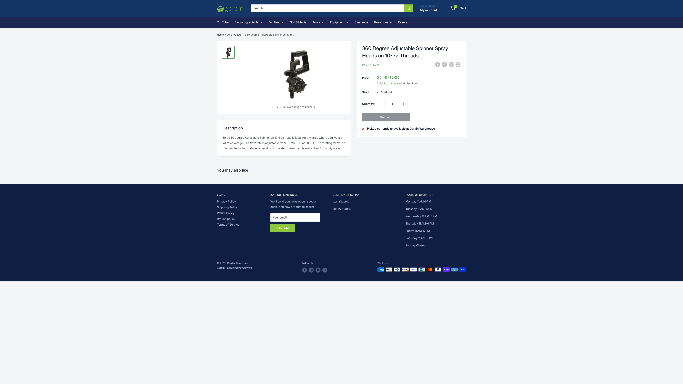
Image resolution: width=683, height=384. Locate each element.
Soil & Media (298, 22)
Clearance (361, 22)
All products (234, 34)
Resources (381, 22)
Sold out (386, 117)
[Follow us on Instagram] (311, 269)
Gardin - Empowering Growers (234, 267)
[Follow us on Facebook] (304, 269)
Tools (316, 22)
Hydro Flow (370, 64)
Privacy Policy (226, 201)
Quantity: (368, 104)
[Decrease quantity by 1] (381, 104)
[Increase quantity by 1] (403, 104)
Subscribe (282, 228)
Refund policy (226, 219)
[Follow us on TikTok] (324, 269)
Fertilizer (274, 22)
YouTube (223, 22)
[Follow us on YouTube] (318, 269)
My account (428, 10)
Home (220, 34)
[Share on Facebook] (437, 64)
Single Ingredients (246, 22)
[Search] (408, 8)
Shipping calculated (389, 83)
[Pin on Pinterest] (444, 64)
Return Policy (225, 213)
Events (402, 22)
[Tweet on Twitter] (451, 64)
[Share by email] (458, 64)
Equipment (337, 22)
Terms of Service (228, 224)
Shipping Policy (227, 207)
